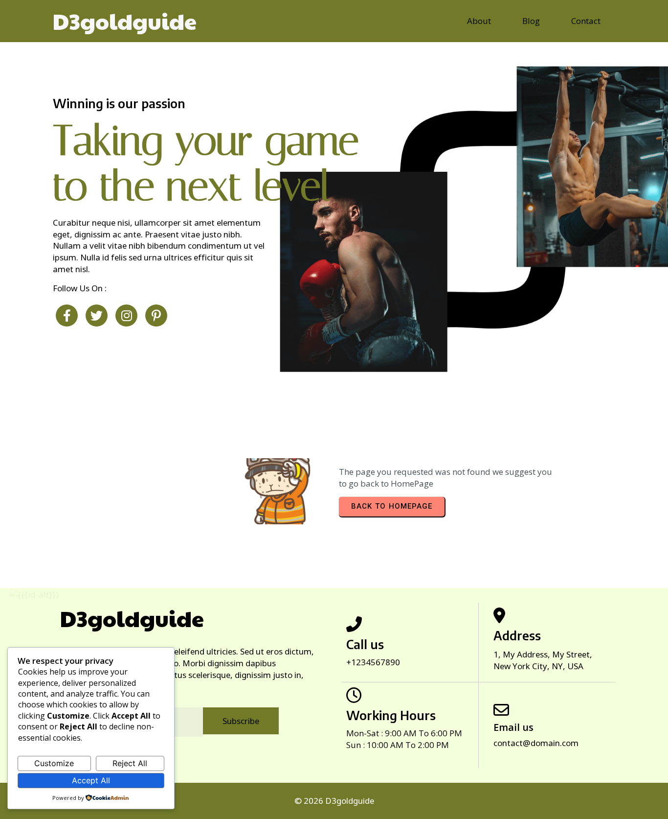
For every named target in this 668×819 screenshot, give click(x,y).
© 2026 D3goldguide (334, 800)
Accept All (91, 780)
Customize (54, 763)
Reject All (129, 763)
